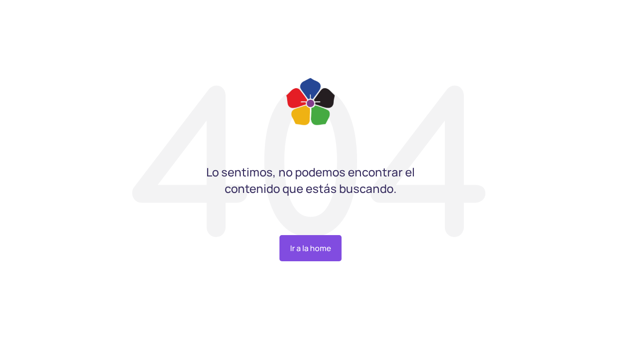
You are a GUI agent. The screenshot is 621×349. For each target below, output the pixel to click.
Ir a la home (310, 248)
